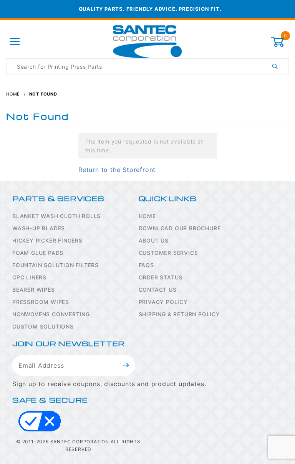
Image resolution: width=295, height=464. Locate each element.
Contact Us (158, 289)
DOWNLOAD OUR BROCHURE (180, 228)
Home (147, 216)
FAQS (146, 265)
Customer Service (168, 252)
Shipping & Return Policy (179, 314)
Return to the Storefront (117, 169)
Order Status (161, 277)
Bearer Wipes (33, 289)
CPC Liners (29, 277)
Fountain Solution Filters (55, 265)
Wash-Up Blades (38, 228)
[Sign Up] (126, 365)
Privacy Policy (163, 302)
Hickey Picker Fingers (47, 240)
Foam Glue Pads (37, 252)
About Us (154, 240)
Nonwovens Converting (51, 314)
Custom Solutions (43, 326)
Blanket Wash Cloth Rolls (56, 216)
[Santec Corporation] (147, 41)
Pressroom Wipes (40, 302)
